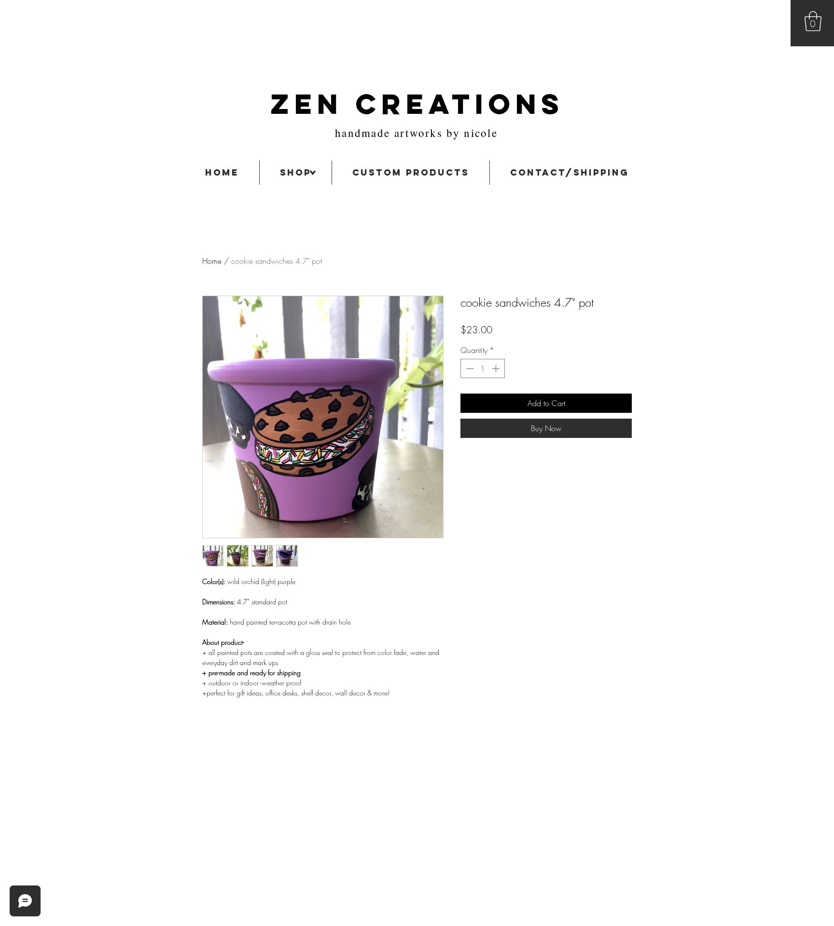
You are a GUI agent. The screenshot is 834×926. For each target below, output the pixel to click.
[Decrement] (468, 368)
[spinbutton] (482, 368)
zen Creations (417, 104)
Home (212, 261)
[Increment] (496, 368)
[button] (813, 21)
